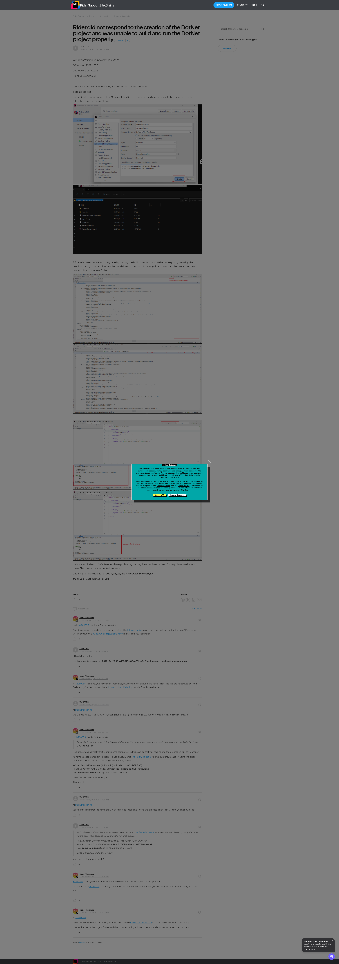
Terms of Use (183, 486)
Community (242, 5)
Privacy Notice (163, 486)
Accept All (159, 495)
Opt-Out (188, 490)
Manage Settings (177, 495)
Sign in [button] (254, 5)
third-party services (150, 488)
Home (75, 5)
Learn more (174, 477)
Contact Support (223, 5)
